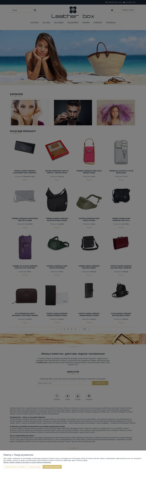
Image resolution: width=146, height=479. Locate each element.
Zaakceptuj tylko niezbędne (15, 467)
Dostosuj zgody (35, 467)
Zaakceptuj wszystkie (52, 467)
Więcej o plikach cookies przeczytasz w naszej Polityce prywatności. (27, 462)
